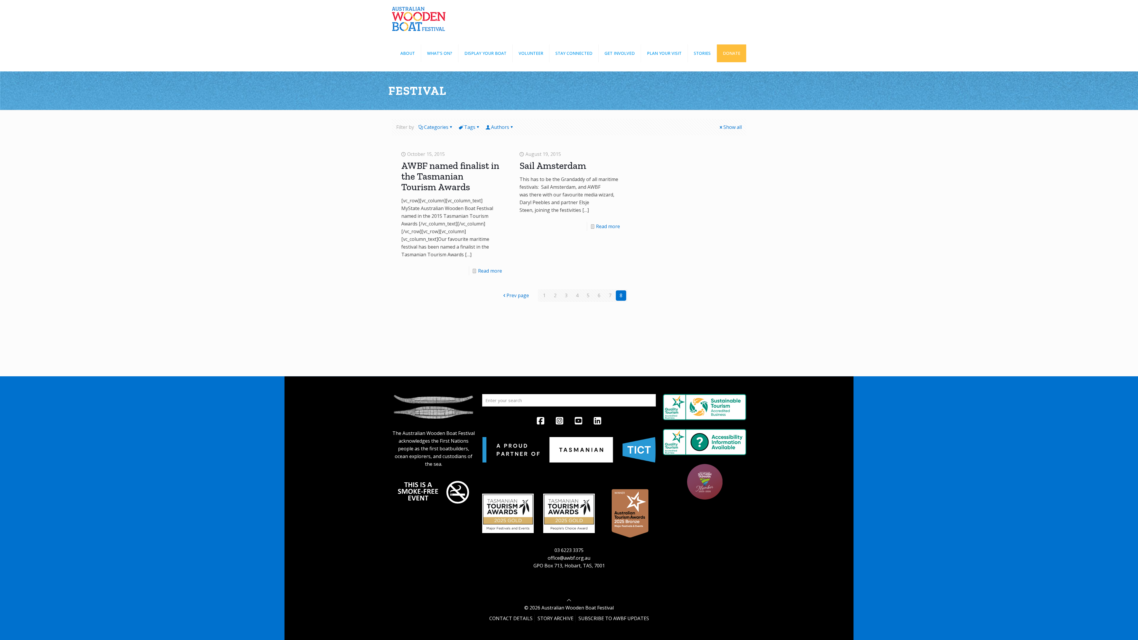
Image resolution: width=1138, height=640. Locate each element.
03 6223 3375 (569, 550)
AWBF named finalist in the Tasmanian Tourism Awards (450, 176)
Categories (436, 127)
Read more (490, 271)
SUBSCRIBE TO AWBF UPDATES (613, 618)
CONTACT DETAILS (511, 618)
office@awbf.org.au (569, 558)
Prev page (517, 295)
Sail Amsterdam (553, 165)
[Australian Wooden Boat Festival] (419, 18)
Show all (732, 127)
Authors (500, 127)
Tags (469, 127)
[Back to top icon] (569, 600)
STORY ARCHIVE (555, 618)
